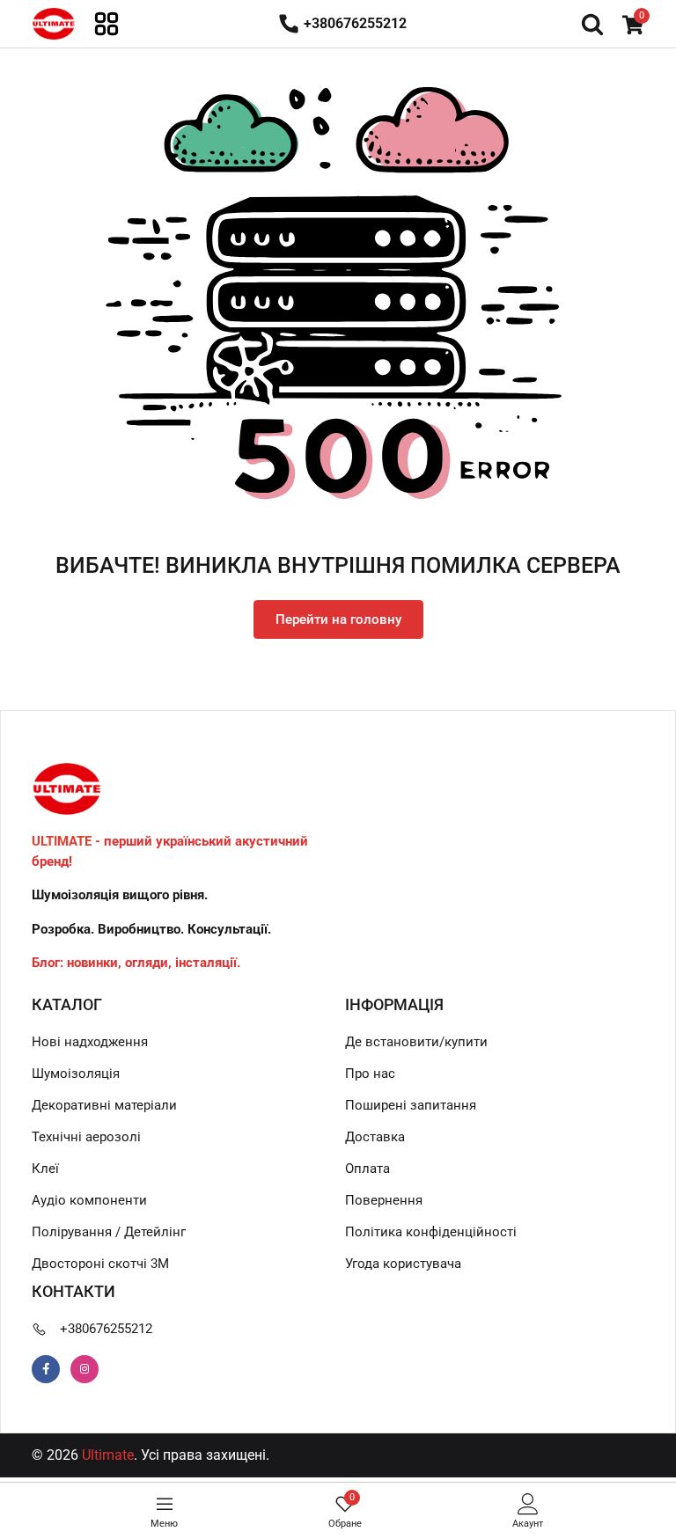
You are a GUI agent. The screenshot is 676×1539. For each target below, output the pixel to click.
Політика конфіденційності (431, 1232)
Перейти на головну (338, 619)
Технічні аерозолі (86, 1137)
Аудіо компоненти (89, 1200)
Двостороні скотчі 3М (100, 1264)
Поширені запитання (410, 1105)
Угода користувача (403, 1264)
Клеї (45, 1168)
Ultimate (108, 1455)
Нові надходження (90, 1042)
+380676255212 (106, 1329)
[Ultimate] (54, 22)
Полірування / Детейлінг (109, 1232)
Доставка (375, 1137)
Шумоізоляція (76, 1073)
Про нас (370, 1073)
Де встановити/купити (416, 1042)
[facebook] (46, 1369)
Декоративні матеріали (104, 1105)
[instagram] (84, 1369)
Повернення (383, 1200)
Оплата (367, 1168)
